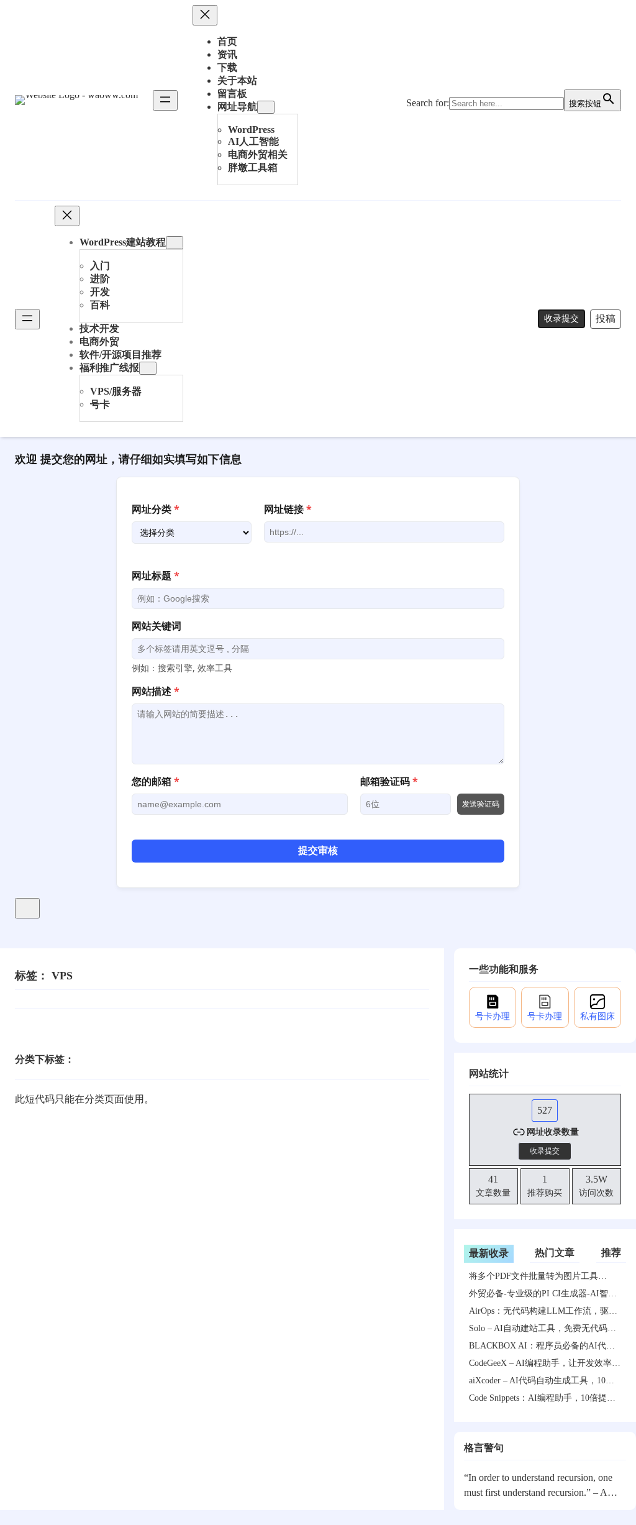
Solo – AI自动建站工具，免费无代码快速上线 (542, 1330)
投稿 (606, 318)
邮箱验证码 (389, 781)
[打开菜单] (165, 100)
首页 (227, 41)
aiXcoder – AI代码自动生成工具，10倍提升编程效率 (541, 1383)
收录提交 (561, 318)
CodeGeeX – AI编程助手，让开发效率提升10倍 (544, 1365)
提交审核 (318, 850)
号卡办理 (492, 1016)
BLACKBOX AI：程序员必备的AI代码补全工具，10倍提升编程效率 (542, 1348)
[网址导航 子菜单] (266, 107)
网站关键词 (156, 626)
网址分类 (155, 509)
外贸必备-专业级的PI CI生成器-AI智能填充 (543, 1296)
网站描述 (155, 691)
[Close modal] (27, 908)
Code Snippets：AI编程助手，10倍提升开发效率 (542, 1400)
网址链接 (288, 509)
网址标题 (155, 575)
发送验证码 (480, 804)
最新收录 (489, 1253)
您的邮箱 (155, 781)
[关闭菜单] (205, 15)
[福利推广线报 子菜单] (148, 368)
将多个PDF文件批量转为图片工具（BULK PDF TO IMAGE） (533, 1278)
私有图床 (597, 1016)
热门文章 (555, 1252)
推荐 (611, 1252)
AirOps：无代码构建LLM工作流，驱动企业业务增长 (543, 1313)
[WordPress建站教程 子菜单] (174, 242)
